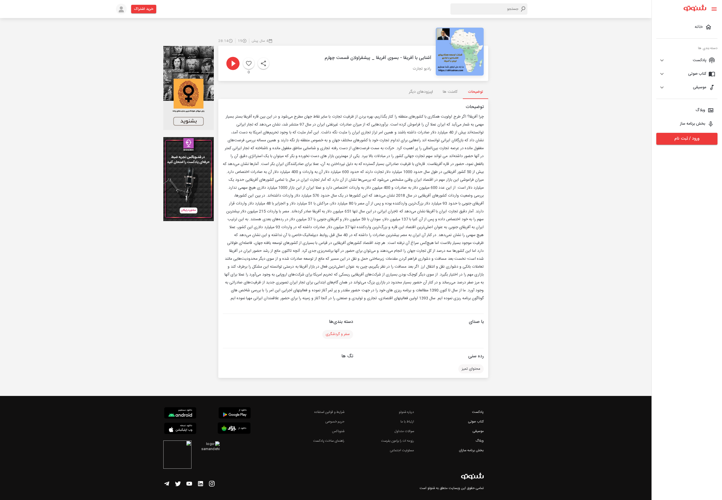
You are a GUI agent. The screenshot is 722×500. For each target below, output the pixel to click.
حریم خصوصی (334, 421)
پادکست (478, 412)
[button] (686, 60)
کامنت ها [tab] (450, 92)
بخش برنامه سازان (471, 450)
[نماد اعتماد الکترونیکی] (177, 455)
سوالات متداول (404, 431)
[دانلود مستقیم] (180, 413)
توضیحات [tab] (475, 92)
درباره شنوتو (406, 412)
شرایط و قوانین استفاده (329, 412)
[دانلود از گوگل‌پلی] (235, 413)
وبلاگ (480, 440)
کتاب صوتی (476, 421)
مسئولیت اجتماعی (402, 450)
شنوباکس (338, 431)
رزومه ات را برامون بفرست (397, 440)
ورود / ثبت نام (686, 138)
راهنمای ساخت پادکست (328, 440)
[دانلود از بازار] (234, 429)
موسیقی (478, 431)
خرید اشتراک (143, 9)
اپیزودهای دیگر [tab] (421, 92)
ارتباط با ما (407, 421)
